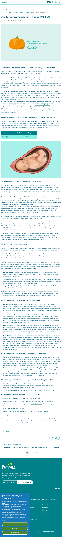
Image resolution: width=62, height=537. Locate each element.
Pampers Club (27, 411)
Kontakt (24, 502)
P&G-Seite (45, 513)
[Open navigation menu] (59, 2)
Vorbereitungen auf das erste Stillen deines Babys (35, 200)
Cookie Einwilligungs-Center (12, 517)
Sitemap (44, 510)
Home (5, 12)
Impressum (45, 507)
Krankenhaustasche (36, 404)
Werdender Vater (54, 447)
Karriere (24, 505)
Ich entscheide (15, 532)
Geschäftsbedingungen (28, 507)
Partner (3, 503)
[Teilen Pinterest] (59, 438)
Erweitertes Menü (32, 519)
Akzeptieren (15, 524)
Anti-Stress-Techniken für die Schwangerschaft (19, 218)
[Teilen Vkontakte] (56, 438)
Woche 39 (5, 9)
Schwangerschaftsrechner (42, 105)
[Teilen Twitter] (52, 438)
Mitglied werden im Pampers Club (31, 499)
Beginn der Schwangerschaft (21, 447)
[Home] (5, 2)
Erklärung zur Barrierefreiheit (49, 499)
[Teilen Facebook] (49, 438)
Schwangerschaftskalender (27, 12)
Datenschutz (25, 510)
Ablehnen (15, 528)
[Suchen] (56, 2)
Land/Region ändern (47, 502)
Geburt (42, 71)
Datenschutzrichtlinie (7, 514)
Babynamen (34, 373)
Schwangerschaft (13, 12)
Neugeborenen (35, 239)
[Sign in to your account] (52, 2)
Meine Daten (45, 505)
